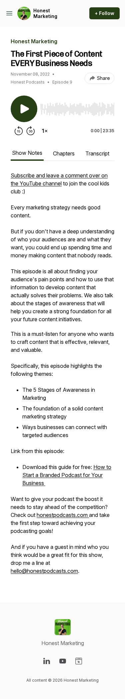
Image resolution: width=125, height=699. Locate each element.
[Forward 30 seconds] (30, 130)
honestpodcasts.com (63, 515)
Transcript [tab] (97, 153)
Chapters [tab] (64, 153)
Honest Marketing (45, 13)
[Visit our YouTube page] (62, 661)
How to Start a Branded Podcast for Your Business (66, 475)
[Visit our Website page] (78, 661)
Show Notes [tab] (27, 152)
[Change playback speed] (44, 130)
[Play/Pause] (24, 109)
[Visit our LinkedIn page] (46, 661)
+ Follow (104, 13)
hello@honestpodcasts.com (44, 571)
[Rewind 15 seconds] (18, 130)
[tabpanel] (62, 376)
